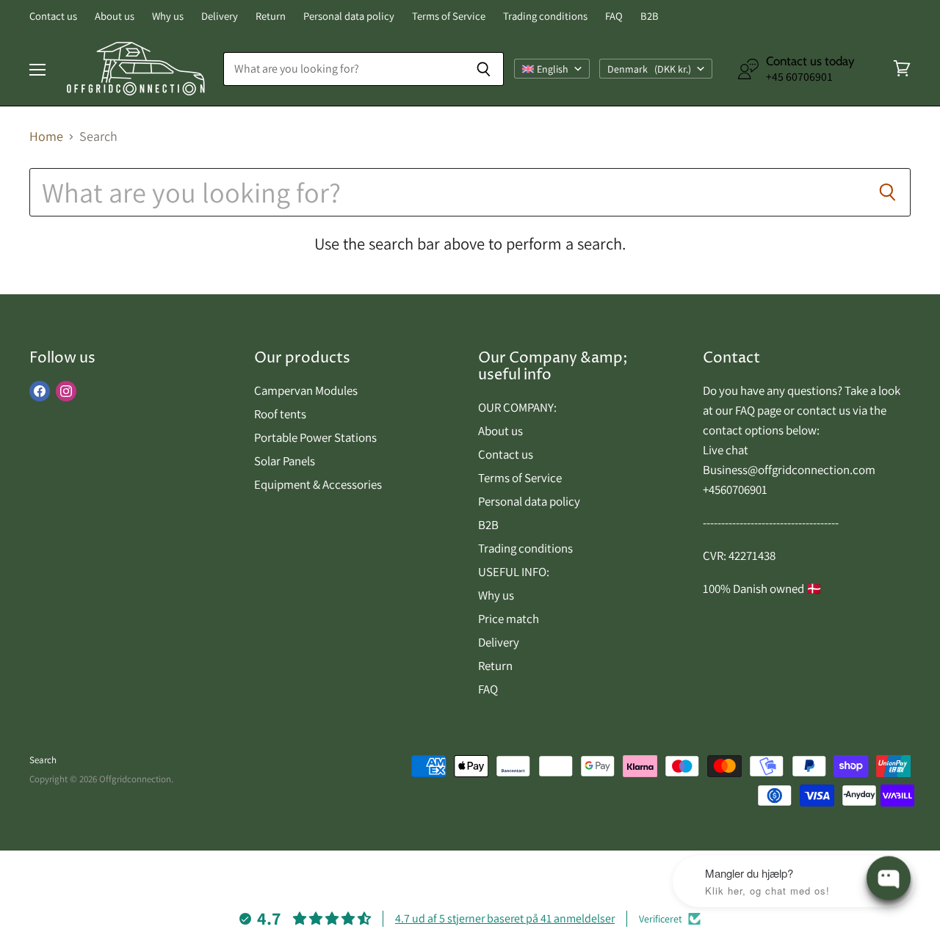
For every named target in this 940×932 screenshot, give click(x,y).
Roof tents (280, 414)
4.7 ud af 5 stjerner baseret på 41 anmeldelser (505, 918)
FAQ (614, 16)
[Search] (484, 69)
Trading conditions (545, 16)
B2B (649, 16)
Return (271, 16)
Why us (168, 16)
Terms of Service (448, 16)
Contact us (53, 16)
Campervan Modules (306, 390)
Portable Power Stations (315, 437)
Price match (508, 619)
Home (46, 137)
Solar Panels (284, 461)
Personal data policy (348, 16)
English (552, 69)
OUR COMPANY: (517, 407)
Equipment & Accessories (318, 484)
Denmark (649, 69)
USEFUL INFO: (513, 572)
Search (43, 760)
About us (114, 16)
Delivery (219, 16)
